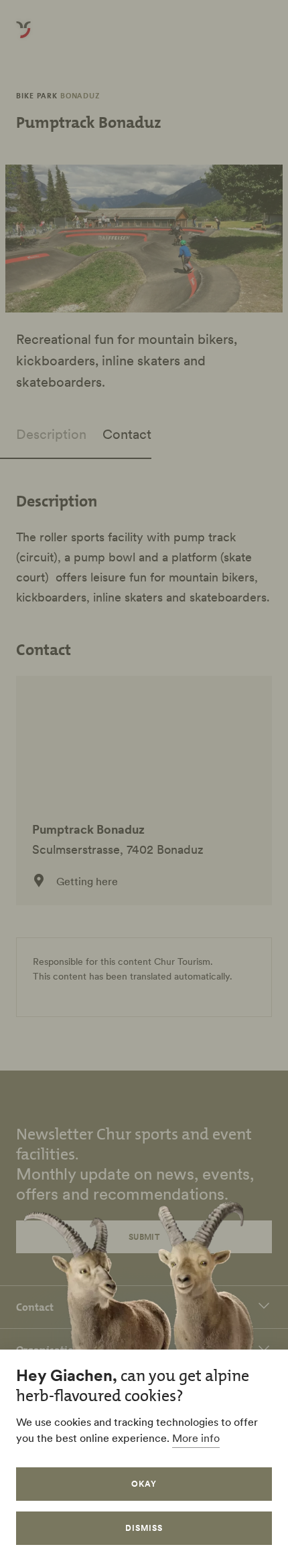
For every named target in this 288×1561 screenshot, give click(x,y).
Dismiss (144, 1528)
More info (196, 1438)
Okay (144, 1484)
